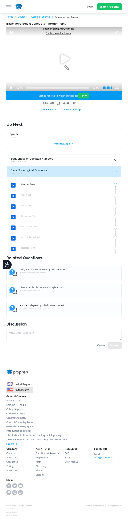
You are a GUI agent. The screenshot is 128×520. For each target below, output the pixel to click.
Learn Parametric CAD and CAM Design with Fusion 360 (36, 439)
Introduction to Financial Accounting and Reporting (33, 435)
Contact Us (12, 461)
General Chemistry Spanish (20, 426)
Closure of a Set (29, 226)
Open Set (26, 194)
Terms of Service (12, 509)
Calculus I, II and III (16, 404)
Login (90, 6)
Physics (40, 470)
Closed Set (26, 205)
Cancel (101, 345)
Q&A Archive (71, 461)
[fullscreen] (58, 103)
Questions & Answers (47, 453)
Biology (40, 474)
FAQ (67, 453)
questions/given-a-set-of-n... (30, 290)
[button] (8, 485)
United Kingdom (23, 384)
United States (22, 389)
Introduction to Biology (18, 430)
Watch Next (62, 144)
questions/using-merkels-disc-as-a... (34, 273)
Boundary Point (29, 216)
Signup (83, 95)
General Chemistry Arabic (20, 422)
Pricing (10, 466)
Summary (48, 109)
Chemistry (41, 466)
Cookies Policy (11, 512)
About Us (11, 457)
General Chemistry (16, 417)
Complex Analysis (15, 413)
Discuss (115, 345)
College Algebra (14, 409)
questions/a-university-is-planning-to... (35, 308)
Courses (22, 16)
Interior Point (28, 184)
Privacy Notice (11, 515)
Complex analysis (40, 16)
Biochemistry (13, 400)
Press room (12, 470)
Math (38, 461)
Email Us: (104, 455)
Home (9, 16)
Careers (10, 453)
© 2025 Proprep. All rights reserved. (19, 506)
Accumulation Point (30, 237)
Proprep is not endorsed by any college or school (104, 506)
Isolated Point (28, 247)
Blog (67, 457)
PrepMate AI (42, 457)
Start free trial (110, 6)
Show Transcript (73, 109)
